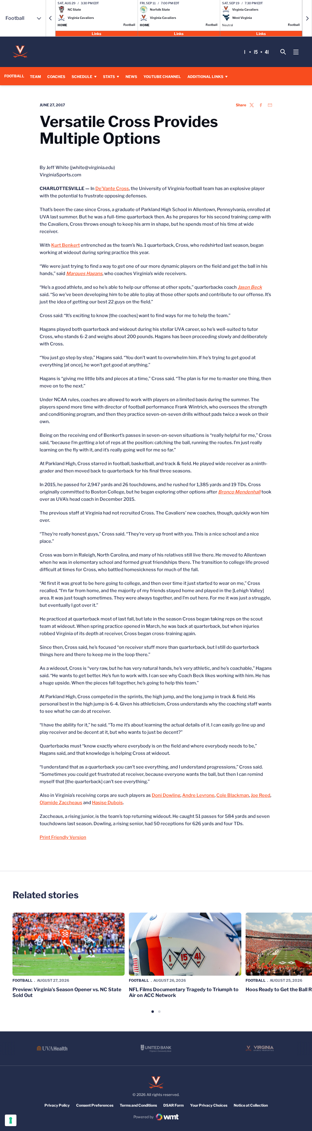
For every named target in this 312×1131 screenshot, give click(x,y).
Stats (109, 76)
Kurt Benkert (65, 245)
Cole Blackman (232, 795)
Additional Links (205, 76)
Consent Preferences (94, 1105)
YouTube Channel (162, 76)
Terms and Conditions (138, 1105)
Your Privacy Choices (208, 1105)
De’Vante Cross (112, 188)
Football (22, 980)
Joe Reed (260, 795)
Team (35, 76)
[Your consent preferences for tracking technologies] (10, 1120)
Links (96, 33)
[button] (50, 18)
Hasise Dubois (107, 802)
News (131, 76)
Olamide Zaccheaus (61, 802)
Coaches (56, 76)
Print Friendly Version (63, 837)
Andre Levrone (198, 795)
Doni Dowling (166, 795)
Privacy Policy (57, 1105)
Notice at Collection (251, 1105)
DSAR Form (173, 1105)
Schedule (82, 76)
